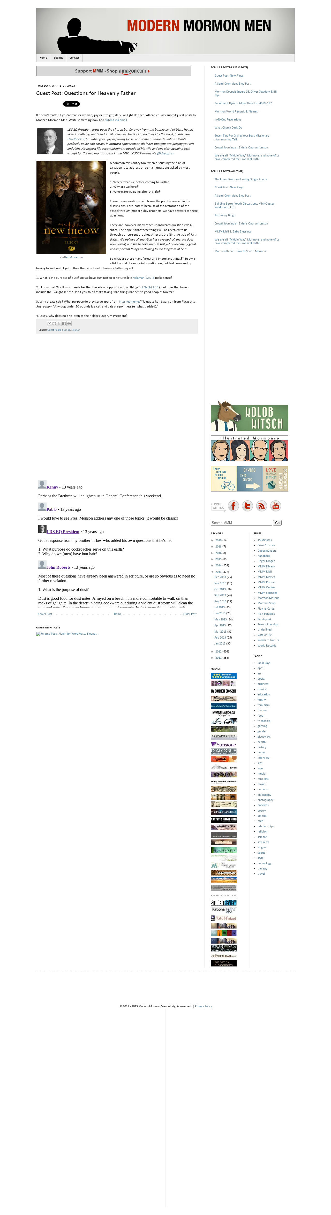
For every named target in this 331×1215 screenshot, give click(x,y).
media (262, 773)
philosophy (264, 795)
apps (261, 668)
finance (262, 710)
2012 (218, 651)
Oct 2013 (220, 589)
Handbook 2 (75, 139)
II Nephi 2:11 (150, 287)
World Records (267, 645)
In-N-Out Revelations (228, 119)
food (260, 715)
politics (262, 816)
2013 (218, 572)
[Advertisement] (249, 294)
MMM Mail (265, 571)
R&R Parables (266, 614)
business (263, 684)
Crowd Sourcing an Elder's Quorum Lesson (241, 147)
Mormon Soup (266, 603)
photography (265, 800)
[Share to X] (59, 323)
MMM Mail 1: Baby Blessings (233, 231)
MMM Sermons (267, 593)
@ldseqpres (165, 153)
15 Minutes (265, 540)
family (262, 700)
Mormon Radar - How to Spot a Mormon (240, 251)
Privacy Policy (203, 1006)
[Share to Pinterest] (69, 323)
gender (262, 731)
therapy (262, 868)
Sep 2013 (220, 595)
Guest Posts (54, 330)
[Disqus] (117, 404)
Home (43, 57)
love (260, 768)
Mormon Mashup (268, 598)
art (259, 673)
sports (261, 852)
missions (263, 779)
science (262, 837)
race (260, 821)
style (261, 858)
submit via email (116, 120)
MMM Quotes (266, 587)
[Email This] (49, 323)
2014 (218, 565)
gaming (262, 726)
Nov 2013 (220, 583)
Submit (58, 57)
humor (66, 330)
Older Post (190, 614)
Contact (74, 57)
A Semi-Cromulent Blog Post (233, 83)
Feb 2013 (220, 637)
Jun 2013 (220, 613)
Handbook (264, 556)
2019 (218, 540)
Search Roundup (268, 624)
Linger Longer (266, 561)
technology (264, 863)
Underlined (265, 629)
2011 (218, 657)
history (262, 747)
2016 (218, 553)
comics (262, 689)
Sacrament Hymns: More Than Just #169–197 (243, 103)
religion (75, 330)
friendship (264, 721)
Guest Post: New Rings (229, 75)
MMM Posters (266, 582)
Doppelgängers (267, 550)
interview (263, 758)
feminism (264, 705)
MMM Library (266, 566)
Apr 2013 (220, 625)
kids (260, 763)
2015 (218, 559)
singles (262, 847)
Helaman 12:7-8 (143, 278)
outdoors (263, 789)
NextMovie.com (73, 257)
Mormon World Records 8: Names (236, 111)
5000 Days (264, 663)
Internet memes (129, 301)
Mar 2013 (220, 631)
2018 (218, 546)
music (261, 784)
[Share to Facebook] (64, 323)
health (262, 742)
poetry (262, 810)
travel (261, 873)
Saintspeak (264, 619)
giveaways (264, 736)
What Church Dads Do (228, 127)
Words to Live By (268, 640)
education (264, 694)
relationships (266, 826)
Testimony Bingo (225, 215)
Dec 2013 (220, 577)
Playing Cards (266, 608)
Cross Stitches (266, 545)
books (261, 678)
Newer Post (44, 614)
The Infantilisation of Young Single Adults (241, 179)
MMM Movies (266, 577)
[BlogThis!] (54, 323)
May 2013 (221, 619)
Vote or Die (265, 635)
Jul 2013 (219, 607)
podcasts (263, 805)
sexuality (263, 842)
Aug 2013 (220, 601)
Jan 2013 (220, 643)
